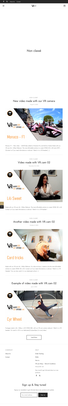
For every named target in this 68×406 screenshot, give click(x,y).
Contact (18, 1)
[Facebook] (36, 375)
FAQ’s (36, 357)
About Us (12, 1)
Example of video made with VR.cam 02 (34, 283)
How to (37, 360)
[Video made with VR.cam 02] (34, 186)
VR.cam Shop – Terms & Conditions (45, 364)
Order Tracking (39, 354)
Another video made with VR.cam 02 (34, 222)
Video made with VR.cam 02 (34, 162)
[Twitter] (39, 375)
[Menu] (3, 5)
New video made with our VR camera (34, 101)
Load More (34, 337)
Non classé (34, 97)
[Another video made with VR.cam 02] (34, 245)
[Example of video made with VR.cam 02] (34, 307)
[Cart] (65, 6)
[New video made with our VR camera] (34, 124)
